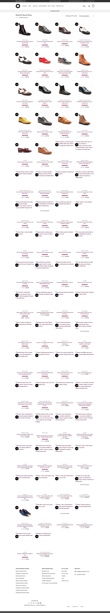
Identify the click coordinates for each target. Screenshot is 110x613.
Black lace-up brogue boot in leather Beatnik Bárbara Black (44, 283)
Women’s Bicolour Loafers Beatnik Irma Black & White (65, 222)
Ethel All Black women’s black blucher (45, 102)
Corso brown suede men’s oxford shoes (84, 192)
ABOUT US (35, 6)
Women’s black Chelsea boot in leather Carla (65, 102)
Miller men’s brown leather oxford (45, 252)
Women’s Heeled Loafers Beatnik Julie (25, 554)
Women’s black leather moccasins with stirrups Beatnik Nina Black (25, 466)
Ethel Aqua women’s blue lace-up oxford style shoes (64, 373)
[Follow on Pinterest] (38, 603)
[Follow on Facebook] (29, 603)
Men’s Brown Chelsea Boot (65, 252)
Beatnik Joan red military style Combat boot (65, 162)
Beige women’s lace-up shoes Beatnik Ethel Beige (44, 192)
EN (83, 6)
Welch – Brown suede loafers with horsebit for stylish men (45, 496)
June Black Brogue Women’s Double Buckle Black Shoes (44, 313)
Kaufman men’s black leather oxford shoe (44, 343)
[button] (89, 6)
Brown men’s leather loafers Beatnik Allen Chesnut (64, 403)
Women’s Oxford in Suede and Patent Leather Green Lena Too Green (45, 404)
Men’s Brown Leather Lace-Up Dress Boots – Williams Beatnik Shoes (45, 436)
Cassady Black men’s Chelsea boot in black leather (25, 42)
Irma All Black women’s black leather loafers (25, 343)
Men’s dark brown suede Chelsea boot (84, 222)
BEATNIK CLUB (59, 6)
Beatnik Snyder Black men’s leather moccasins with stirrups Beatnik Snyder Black (85, 436)
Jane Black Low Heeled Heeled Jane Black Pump (65, 525)
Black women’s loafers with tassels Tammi (45, 222)
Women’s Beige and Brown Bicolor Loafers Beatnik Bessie (85, 525)
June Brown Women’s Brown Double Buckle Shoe (65, 132)
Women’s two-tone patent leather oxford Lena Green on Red (65, 72)
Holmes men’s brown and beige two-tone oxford (25, 102)
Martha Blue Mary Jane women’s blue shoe (64, 343)
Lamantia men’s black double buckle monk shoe (64, 313)
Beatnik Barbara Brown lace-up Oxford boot (84, 72)
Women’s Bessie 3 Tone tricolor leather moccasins (84, 466)
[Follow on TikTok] (33, 603)
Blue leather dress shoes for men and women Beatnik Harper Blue (64, 466)
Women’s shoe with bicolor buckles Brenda (84, 253)
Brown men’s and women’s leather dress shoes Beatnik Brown (25, 373)
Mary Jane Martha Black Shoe (85, 372)
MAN (29, 6)
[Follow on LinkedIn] (40, 603)
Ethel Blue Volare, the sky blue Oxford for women (45, 525)
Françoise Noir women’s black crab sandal (25, 222)
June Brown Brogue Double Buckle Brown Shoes (45, 373)
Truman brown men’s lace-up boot (85, 132)
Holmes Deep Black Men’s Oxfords (65, 282)
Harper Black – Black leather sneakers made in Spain (84, 343)
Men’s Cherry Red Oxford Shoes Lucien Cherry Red (64, 496)
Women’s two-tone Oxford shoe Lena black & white (84, 42)
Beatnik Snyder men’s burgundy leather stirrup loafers (44, 466)
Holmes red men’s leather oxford (64, 41)
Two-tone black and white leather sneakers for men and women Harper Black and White (84, 404)
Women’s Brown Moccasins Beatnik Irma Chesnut (25, 253)
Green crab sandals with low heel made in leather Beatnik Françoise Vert (25, 497)
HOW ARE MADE (43, 6)
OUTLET (53, 6)
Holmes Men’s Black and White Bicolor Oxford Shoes (25, 72)
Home (17, 17)
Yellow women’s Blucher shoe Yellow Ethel (25, 132)
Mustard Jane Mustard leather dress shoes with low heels (25, 435)
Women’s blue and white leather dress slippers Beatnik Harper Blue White (25, 526)
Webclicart (43, 605)
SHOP (49, 6)
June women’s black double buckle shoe (45, 42)
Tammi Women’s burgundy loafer (25, 162)
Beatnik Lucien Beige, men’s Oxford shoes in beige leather (45, 554)
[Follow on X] (36, 603)
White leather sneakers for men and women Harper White (25, 313)
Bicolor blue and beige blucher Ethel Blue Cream (25, 192)
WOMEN (24, 6)
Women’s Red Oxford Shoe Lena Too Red (44, 72)
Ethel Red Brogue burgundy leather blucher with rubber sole (85, 162)
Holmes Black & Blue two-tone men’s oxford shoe (85, 313)
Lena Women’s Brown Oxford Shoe (45, 162)
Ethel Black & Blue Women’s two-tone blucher (84, 102)
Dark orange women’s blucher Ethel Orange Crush (65, 192)
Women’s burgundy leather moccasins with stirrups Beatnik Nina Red (64, 436)
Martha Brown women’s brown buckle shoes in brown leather (25, 403)
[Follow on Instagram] (31, 603)
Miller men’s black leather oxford (45, 132)
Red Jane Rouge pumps (84, 496)
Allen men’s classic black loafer (85, 282)
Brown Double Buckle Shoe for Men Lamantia (25, 283)
